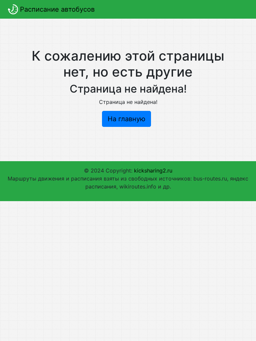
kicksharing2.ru (153, 170)
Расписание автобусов (56, 9)
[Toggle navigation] (238, 9)
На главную (126, 119)
